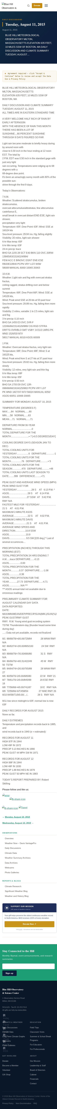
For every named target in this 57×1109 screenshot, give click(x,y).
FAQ (35, 1103)
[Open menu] (46, 6)
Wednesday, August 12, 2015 (16, 823)
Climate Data (11, 853)
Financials (34, 1079)
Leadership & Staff (38, 1065)
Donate (37, 5)
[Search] (28, 6)
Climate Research (13, 886)
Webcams (9, 867)
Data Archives (11, 863)
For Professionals (37, 1049)
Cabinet (33, 1075)
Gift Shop (6, 1075)
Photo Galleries (12, 872)
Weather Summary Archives (18, 858)
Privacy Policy (7, 1103)
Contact (33, 1083)
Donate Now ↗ (29, 924)
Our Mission (35, 1061)
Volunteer (6, 1070)
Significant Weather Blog (16, 891)
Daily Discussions (13, 848)
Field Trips (34, 1027)
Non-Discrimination (23, 1103)
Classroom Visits (37, 1032)
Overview (9, 838)
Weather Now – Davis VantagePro (20, 843)
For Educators (36, 1045)
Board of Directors (37, 1070)
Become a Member (10, 1065)
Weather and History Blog (16, 896)
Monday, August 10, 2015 (17, 817)
